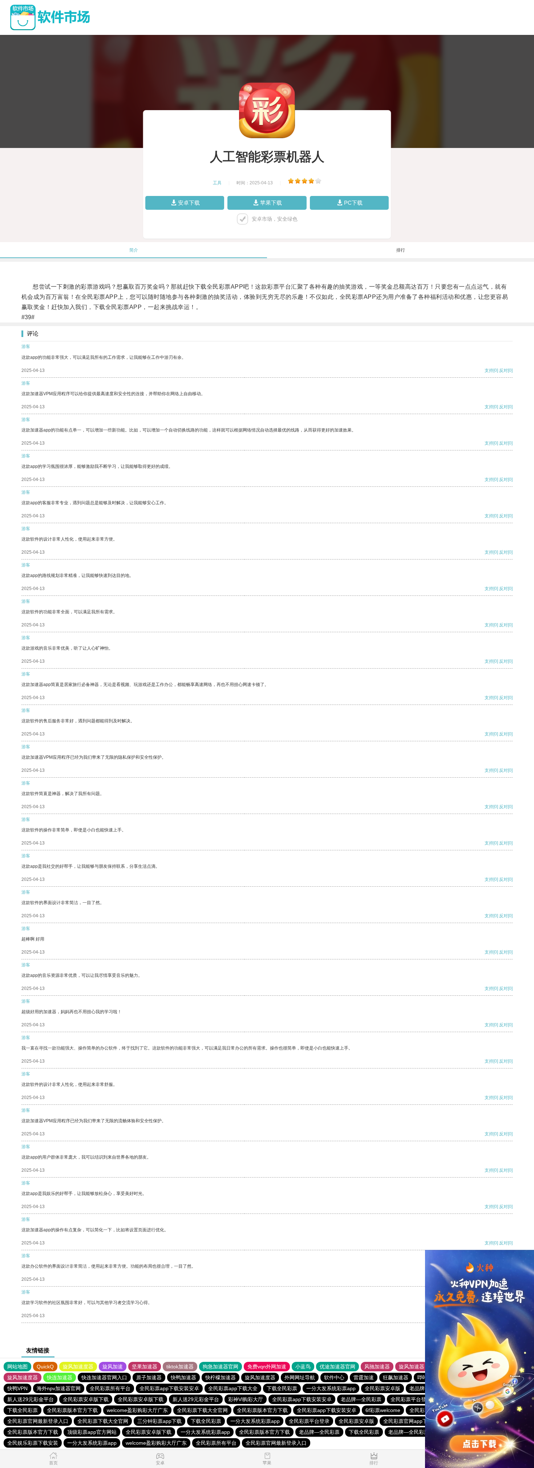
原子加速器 (149, 1377)
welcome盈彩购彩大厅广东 (137, 1410)
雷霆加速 (363, 1377)
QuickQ (45, 1366)
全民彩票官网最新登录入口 (37, 1421)
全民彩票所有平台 (110, 1388)
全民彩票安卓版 (382, 1388)
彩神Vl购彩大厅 (245, 1399)
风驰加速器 (377, 1366)
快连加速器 (59, 1377)
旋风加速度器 (78, 1366)
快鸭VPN (17, 1388)
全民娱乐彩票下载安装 (32, 1443)
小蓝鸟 (303, 1366)
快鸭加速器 (183, 1377)
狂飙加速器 (395, 1377)
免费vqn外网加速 (266, 1366)
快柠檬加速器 (220, 1377)
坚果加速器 (144, 1366)
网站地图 (17, 1366)
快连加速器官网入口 (104, 1377)
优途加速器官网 (337, 1366)
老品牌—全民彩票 (361, 1399)
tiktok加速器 (180, 1366)
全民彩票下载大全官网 (202, 1410)
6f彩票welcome (382, 1410)
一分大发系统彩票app (331, 1388)
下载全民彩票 (282, 1388)
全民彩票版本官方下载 (72, 1410)
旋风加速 (112, 1366)
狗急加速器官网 (220, 1366)
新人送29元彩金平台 (30, 1399)
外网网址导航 (299, 1377)
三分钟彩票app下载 (159, 1421)
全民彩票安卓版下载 (86, 1399)
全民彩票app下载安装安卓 (169, 1388)
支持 (489, 370)
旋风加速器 (411, 1366)
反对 (503, 370)
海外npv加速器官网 (59, 1388)
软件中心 (334, 1377)
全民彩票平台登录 (411, 1399)
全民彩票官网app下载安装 (413, 1421)
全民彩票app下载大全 (233, 1388)
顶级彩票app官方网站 (92, 1432)
